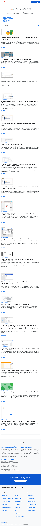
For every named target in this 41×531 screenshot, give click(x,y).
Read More (3, 47)
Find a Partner (17, 504)
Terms (27, 524)
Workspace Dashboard (6, 507)
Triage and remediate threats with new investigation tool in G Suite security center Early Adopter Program (19, 326)
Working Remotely (18, 501)
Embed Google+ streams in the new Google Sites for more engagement (19, 38)
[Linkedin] (20, 487)
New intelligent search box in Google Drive (14, 80)
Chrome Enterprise (31, 501)
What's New (4, 510)
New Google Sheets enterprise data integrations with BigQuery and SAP (17, 260)
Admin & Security (7, 20)
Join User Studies (31, 510)
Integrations (17, 513)
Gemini (4, 19)
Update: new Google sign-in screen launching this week (18, 421)
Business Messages (31, 507)
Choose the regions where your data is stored (15, 304)
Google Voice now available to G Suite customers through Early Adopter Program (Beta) (18, 164)
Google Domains (30, 498)
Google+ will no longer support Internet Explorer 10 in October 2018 (20, 392)
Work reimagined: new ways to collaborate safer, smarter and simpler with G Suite (20, 282)
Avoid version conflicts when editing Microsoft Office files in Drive (19, 101)
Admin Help (4, 495)
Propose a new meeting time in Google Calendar (16, 59)
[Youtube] (15, 487)
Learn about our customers (8, 459)
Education (5, 21)
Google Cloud (30, 495)
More (4, 22)
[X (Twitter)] (17, 487)
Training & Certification (19, 516)
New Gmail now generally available (12, 144)
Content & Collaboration (8, 18)
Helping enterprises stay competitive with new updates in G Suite (19, 124)
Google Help (4, 504)
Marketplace (17, 507)
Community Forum (6, 501)
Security (16, 495)
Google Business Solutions (32, 504)
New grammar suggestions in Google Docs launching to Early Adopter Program (20, 348)
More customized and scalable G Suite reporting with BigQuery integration (17, 213)
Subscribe (35, 2)
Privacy (25, 524)
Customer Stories (18, 498)
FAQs (16, 510)
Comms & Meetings (7, 17)
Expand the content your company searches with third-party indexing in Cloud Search (19, 187)
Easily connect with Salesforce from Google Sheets (16, 239)
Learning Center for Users (7, 498)
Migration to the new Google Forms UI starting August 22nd (19, 371)
